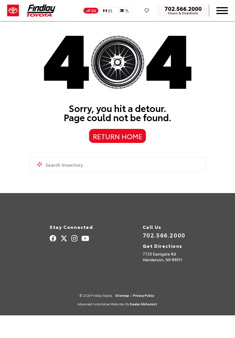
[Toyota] (13, 11)
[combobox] (118, 164)
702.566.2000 (183, 8)
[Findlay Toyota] (41, 10)
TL (127, 10)
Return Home (117, 136)
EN (93, 10)
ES (110, 10)
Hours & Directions (183, 13)
